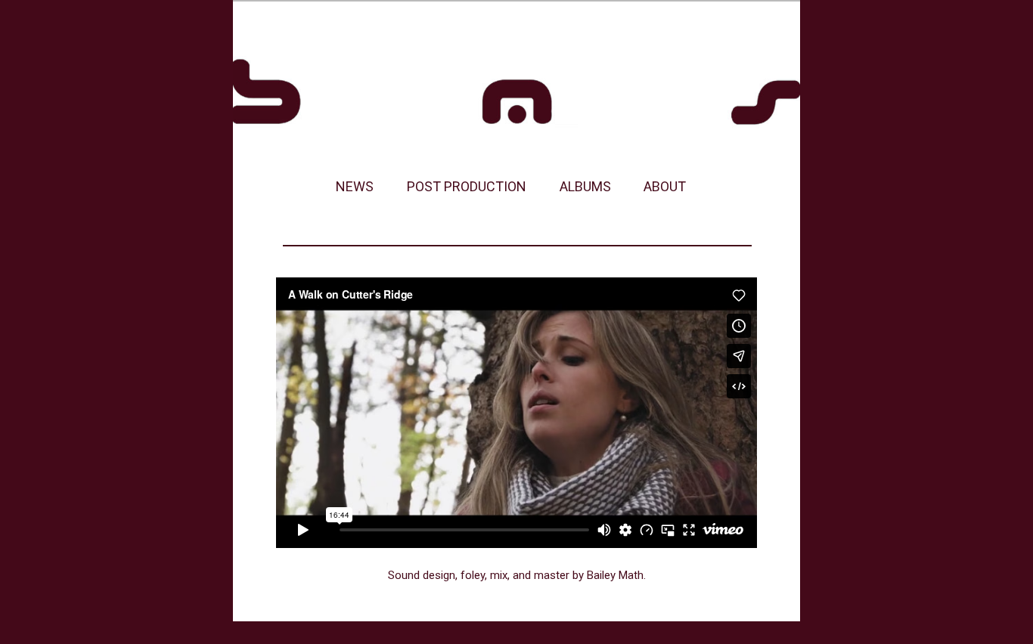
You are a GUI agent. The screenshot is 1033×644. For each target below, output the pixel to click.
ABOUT (665, 186)
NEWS (355, 186)
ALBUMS (585, 186)
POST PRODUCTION (466, 186)
